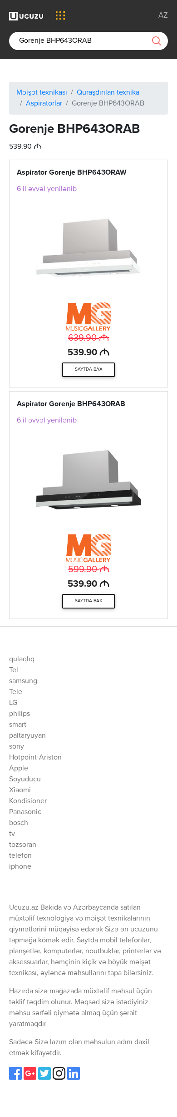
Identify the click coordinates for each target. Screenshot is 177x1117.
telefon (20, 856)
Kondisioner (28, 801)
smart (17, 725)
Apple (18, 768)
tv (12, 834)
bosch (18, 823)
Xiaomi (20, 790)
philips (19, 714)
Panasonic (25, 812)
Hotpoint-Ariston (35, 757)
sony (16, 746)
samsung (23, 681)
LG (13, 703)
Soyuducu (25, 779)
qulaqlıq (21, 659)
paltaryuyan (27, 736)
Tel (13, 670)
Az (163, 16)
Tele (15, 692)
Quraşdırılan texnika (108, 92)
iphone (20, 866)
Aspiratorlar (44, 103)
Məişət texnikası (41, 92)
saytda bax (89, 369)
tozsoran (22, 845)
